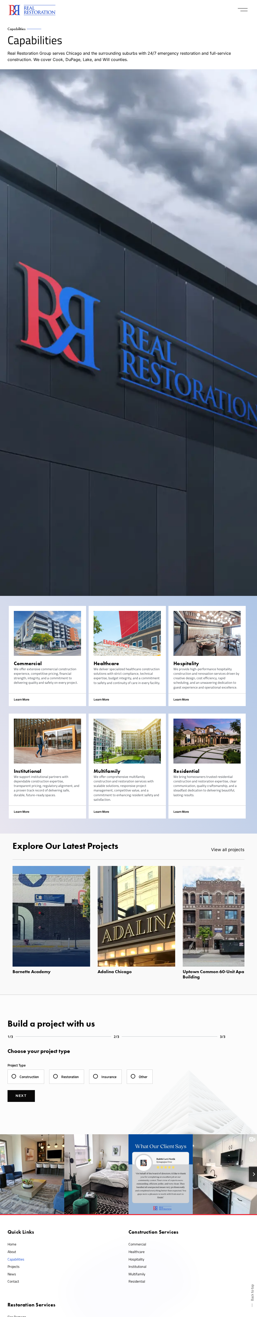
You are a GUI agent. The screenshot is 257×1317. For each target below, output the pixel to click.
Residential (136, 1281)
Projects (14, 1266)
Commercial (137, 1244)
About (12, 1251)
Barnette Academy (32, 971)
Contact (13, 1281)
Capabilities (16, 1259)
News (12, 1274)
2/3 (116, 1036)
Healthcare (136, 1251)
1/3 (10, 1036)
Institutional (137, 1266)
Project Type (17, 1065)
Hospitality (136, 1259)
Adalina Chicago (115, 971)
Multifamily (136, 1274)
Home (12, 1244)
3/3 (222, 1036)
